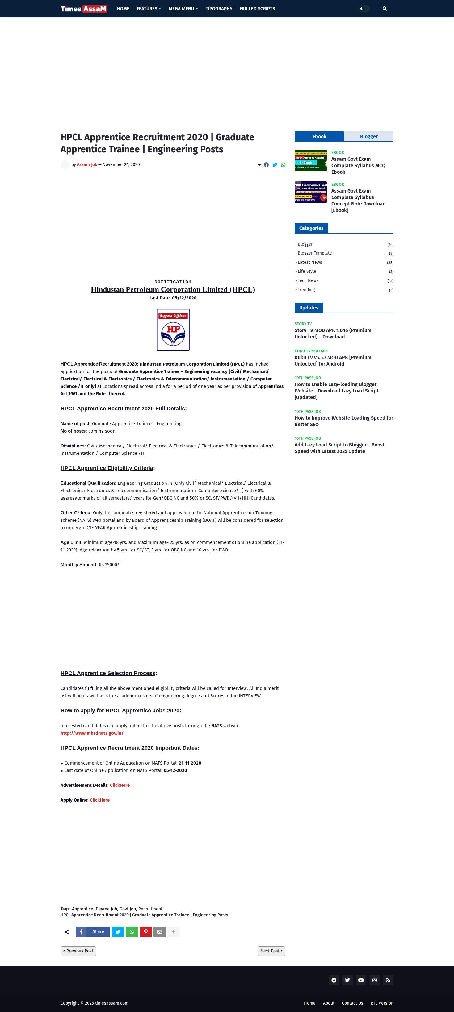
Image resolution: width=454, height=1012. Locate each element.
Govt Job (128, 909)
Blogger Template (345, 253)
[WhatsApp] (283, 165)
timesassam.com (111, 1003)
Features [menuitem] (147, 8)
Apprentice (82, 909)
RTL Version (382, 1003)
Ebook (319, 136)
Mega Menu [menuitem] (181, 8)
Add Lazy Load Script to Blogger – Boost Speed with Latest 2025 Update (340, 448)
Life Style (345, 271)
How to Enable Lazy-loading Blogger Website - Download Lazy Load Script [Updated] (337, 390)
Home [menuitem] (123, 8)
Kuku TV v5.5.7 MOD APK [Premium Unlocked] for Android (333, 361)
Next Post (270, 951)
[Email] (159, 932)
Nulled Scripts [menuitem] (257, 8)
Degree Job (106, 909)
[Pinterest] (146, 932)
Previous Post (79, 951)
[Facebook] (266, 165)
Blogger (345, 244)
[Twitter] (274, 165)
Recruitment (150, 909)
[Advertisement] (227, 70)
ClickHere (120, 785)
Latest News (345, 262)
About (328, 1003)
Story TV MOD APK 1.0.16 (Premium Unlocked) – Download (333, 333)
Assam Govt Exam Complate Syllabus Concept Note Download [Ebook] (358, 200)
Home (310, 1003)
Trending (345, 289)
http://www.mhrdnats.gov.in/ (92, 733)
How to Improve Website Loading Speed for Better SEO (344, 421)
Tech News (345, 280)
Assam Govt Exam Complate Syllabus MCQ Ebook (358, 165)
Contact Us (352, 1003)
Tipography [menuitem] (219, 8)
